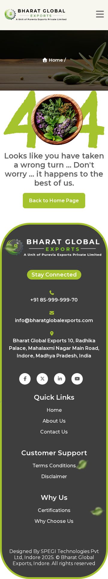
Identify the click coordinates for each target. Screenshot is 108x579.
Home (54, 410)
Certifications (54, 510)
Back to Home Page (54, 200)
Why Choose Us (54, 521)
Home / (57, 60)
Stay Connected (54, 274)
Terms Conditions (54, 466)
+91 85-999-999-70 (54, 300)
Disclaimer (54, 476)
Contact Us (54, 432)
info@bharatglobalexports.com (54, 320)
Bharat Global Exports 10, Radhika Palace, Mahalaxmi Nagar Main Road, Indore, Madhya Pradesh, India (54, 348)
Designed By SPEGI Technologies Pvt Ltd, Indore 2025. (54, 554)
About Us (54, 421)
